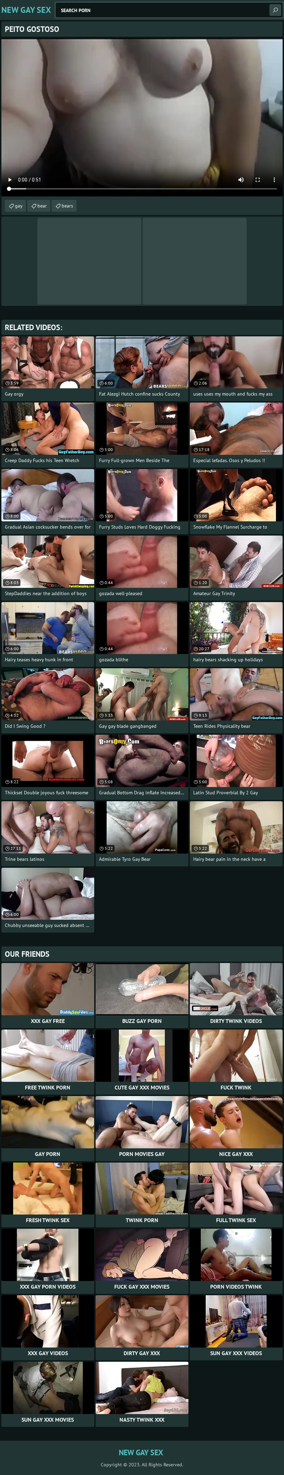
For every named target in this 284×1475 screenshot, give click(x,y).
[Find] (275, 10)
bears (67, 206)
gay (19, 206)
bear (42, 206)
